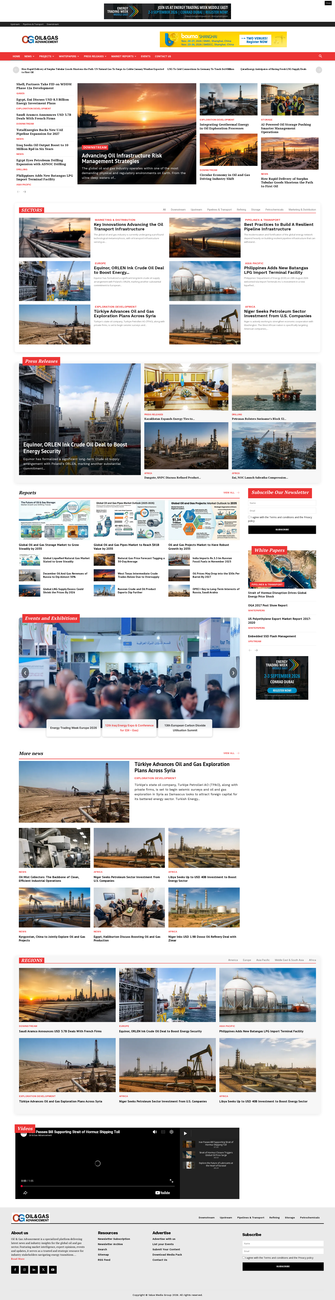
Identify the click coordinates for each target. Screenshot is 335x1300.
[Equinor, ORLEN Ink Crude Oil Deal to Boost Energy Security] (54, 281)
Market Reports (122, 56)
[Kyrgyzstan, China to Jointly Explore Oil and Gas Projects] (54, 907)
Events (145, 56)
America (233, 960)
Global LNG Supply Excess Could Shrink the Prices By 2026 (63, 590)
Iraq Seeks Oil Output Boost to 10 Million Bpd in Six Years (42, 147)
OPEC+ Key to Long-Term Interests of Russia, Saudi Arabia (216, 590)
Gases (20, 93)
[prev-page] (16, 70)
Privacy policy (305, 1257)
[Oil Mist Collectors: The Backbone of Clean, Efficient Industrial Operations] (54, 848)
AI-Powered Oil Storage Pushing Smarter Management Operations (286, 128)
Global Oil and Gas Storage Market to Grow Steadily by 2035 (49, 547)
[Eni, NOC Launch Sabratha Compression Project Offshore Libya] (274, 445)
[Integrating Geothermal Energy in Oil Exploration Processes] (228, 99)
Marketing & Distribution (302, 209)
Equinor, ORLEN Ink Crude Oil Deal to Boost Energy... (129, 270)
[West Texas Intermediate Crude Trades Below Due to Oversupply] (104, 575)
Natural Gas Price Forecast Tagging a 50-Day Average (141, 559)
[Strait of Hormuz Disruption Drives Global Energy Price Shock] (282, 569)
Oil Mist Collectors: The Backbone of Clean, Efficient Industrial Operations (49, 879)
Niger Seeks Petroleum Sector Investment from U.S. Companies (277, 313)
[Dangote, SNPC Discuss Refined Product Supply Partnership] (186, 445)
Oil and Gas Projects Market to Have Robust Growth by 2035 (198, 547)
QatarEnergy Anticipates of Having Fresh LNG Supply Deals (273, 69)
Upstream (15, 24)
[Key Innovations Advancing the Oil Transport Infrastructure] (54, 238)
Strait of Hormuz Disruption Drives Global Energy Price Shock (277, 595)
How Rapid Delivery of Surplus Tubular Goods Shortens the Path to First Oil (58, 70)
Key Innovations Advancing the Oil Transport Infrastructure (128, 226)
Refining (241, 209)
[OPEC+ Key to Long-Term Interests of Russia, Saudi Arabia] (179, 591)
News (28, 56)
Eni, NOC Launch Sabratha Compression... (260, 477)
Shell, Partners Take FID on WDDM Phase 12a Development (44, 86)
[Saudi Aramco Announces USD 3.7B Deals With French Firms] (67, 995)
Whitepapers (67, 56)
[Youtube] (53, 1269)
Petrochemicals (275, 209)
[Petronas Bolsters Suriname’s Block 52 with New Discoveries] (274, 387)
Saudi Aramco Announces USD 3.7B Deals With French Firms (43, 116)
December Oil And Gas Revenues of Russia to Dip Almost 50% (65, 575)
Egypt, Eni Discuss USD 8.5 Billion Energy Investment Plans (42, 101)
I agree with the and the (280, 519)
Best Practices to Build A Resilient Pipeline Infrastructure (279, 226)
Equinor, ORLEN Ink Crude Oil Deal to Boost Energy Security (75, 448)
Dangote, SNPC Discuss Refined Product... (172, 477)
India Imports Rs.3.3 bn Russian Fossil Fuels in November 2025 (212, 559)
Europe (100, 263)
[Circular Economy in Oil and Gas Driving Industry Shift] (228, 150)
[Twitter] (43, 1269)
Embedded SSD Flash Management (272, 636)
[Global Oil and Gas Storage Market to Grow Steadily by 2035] (54, 520)
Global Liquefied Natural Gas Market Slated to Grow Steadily (66, 559)
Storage (267, 119)
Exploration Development (33, 108)
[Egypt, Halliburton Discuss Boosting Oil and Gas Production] (129, 907)
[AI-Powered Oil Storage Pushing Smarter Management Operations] (290, 99)
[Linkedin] (34, 1269)
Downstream (53, 24)
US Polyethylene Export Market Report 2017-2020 (279, 621)
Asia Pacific (23, 184)
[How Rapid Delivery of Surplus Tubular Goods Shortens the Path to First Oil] (290, 153)
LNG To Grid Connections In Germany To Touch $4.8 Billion (201, 69)
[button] (320, 56)
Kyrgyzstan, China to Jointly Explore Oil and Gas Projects (52, 938)
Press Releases (94, 56)
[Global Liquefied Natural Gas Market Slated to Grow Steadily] (29, 560)
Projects (45, 56)
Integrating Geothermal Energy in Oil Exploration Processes (224, 126)
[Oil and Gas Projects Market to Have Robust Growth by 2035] (204, 520)
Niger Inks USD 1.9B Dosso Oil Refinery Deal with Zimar (202, 938)
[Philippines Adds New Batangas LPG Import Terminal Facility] (205, 281)
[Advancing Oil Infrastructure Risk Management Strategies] (136, 133)
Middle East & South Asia (289, 960)
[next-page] (319, 70)
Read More (17, 1258)
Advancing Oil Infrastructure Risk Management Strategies (122, 158)
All (164, 209)
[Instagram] (24, 1269)
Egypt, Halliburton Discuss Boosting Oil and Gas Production (127, 938)
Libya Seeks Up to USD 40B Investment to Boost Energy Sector (202, 879)
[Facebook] (15, 1269)
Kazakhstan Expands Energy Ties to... (169, 419)
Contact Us (163, 56)
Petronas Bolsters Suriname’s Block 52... (259, 419)
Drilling (21, 169)
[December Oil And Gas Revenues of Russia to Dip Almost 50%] (29, 575)
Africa (250, 306)
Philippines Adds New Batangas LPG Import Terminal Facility (44, 177)
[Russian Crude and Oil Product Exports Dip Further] (104, 591)
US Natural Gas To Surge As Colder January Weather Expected (129, 69)
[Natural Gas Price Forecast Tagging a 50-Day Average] (104, 560)
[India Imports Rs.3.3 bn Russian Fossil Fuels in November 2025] (179, 560)
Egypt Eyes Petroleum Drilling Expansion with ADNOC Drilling (41, 162)
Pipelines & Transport (33, 24)
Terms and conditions (281, 517)
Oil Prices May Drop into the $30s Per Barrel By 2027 (216, 575)
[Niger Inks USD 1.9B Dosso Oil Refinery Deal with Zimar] (204, 907)
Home (16, 56)
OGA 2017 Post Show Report (268, 605)
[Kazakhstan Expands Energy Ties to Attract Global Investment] (186, 387)
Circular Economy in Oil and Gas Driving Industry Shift (225, 177)
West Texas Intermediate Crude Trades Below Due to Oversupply (138, 575)
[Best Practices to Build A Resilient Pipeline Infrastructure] (205, 238)
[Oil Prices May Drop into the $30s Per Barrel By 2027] (179, 575)
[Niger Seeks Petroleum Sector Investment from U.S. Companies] (205, 324)
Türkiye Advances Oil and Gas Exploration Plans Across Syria (125, 313)
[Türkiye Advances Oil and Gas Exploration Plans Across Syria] (54, 324)
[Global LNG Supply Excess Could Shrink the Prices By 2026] (29, 591)
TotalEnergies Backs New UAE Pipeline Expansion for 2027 (39, 132)
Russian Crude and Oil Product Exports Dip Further (137, 590)
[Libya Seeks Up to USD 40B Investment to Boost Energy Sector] (204, 848)
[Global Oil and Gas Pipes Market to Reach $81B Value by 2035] (129, 520)
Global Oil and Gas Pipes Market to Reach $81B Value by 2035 (126, 547)
